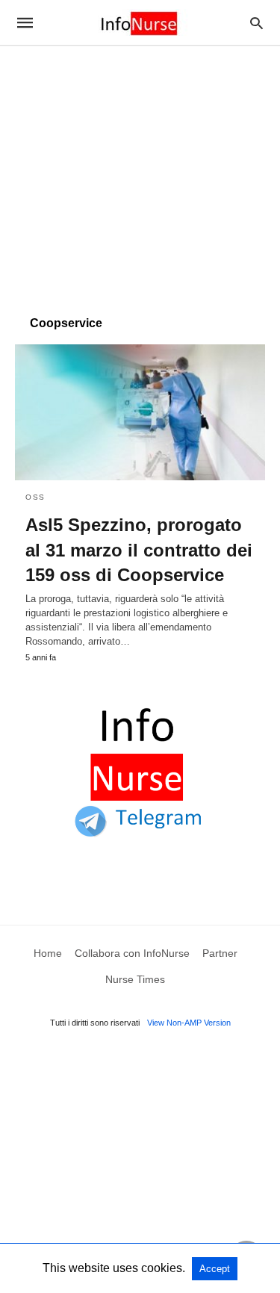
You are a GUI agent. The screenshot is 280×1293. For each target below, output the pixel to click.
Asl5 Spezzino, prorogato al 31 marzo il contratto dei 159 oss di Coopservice (138, 550)
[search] (256, 22)
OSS (35, 497)
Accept (214, 1268)
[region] (140, 173)
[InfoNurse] (139, 22)
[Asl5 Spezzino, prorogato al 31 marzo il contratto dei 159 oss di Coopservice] (140, 412)
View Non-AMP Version (189, 1022)
